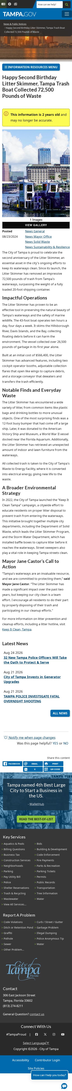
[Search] (67, 4)
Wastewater (11, 899)
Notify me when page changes (31, 737)
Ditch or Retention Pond (18, 927)
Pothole (8, 938)
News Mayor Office (38, 237)
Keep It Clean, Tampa (16, 629)
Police (7, 882)
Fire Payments (45, 860)
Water (40, 899)
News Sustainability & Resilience (47, 247)
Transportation (46, 888)
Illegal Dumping (47, 933)
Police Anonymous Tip (50, 938)
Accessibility (20, 1060)
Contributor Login (47, 1060)
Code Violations (13, 922)
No (65, 743)
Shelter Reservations (16, 888)
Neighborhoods (13, 865)
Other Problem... (14, 949)
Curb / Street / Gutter (50, 922)
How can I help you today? (49, 1075)
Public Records (46, 882)
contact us (37, 1014)
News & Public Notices (15, 24)
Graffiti (8, 933)
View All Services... (15, 904)
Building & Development (52, 849)
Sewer (7, 944)
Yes (55, 743)
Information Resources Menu (32, 67)
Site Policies (36, 1068)
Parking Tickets (46, 871)
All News (60, 713)
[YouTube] (62, 1034)
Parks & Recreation (48, 865)
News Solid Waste (37, 242)
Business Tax (12, 854)
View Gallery (36, 225)
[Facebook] (36, 1034)
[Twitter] (45, 1034)
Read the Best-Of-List (36, 819)
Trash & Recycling (15, 893)
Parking (8, 871)
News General (35, 231)
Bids (39, 843)
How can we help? (47, 4)
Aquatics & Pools (14, 843)
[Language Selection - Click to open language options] (3, 4)
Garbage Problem (48, 927)
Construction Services (17, 860)
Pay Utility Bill (12, 876)
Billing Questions (14, 849)
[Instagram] (54, 1034)
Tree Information (47, 893)
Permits (41, 876)
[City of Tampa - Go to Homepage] (19, 14)
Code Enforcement (48, 854)
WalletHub (37, 804)
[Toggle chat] (63, 1085)
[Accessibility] (10, 4)
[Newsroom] (15, 4)
